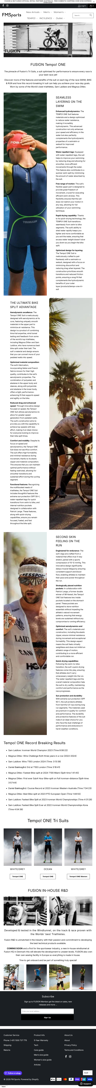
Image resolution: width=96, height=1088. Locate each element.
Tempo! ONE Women (78, 876)
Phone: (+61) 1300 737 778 (15, 1040)
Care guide (39, 1050)
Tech (36, 1045)
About (67, 1040)
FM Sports (15, 1079)
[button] (34, 12)
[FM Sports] (11, 15)
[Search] (91, 15)
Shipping (7, 1045)
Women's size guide (43, 1060)
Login (83, 6)
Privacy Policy (70, 1045)
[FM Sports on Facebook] (3, 6)
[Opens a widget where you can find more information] (86, 1084)
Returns (7, 1050)
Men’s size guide (41, 1055)
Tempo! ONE (17, 876)
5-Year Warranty (41, 1040)
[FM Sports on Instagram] (7, 6)
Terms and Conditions (73, 1050)
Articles (37, 1064)
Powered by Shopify (30, 1079)
